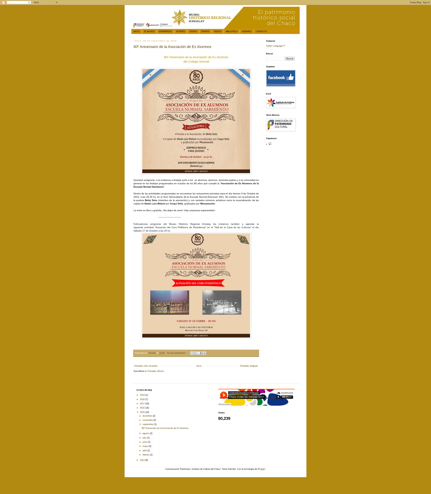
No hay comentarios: (176, 353)
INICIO (137, 31)
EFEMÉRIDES (165, 31)
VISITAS (193, 31)
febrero (146, 454)
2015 (142, 412)
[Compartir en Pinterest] (204, 353)
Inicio (199, 366)
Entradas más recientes (146, 366)
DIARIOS (205, 31)
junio (145, 442)
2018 (142, 399)
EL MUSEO (149, 31)
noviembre (148, 420)
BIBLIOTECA (232, 31)
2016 (142, 408)
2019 (142, 395)
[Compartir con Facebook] (201, 353)
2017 (142, 403)
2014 (142, 460)
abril (145, 450)
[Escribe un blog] (195, 353)
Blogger (261, 469)
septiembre (148, 424)
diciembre (148, 416)
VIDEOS (217, 31)
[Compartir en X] (198, 353)
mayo (146, 446)
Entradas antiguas (249, 366)
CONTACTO (261, 31)
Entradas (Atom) (156, 371)
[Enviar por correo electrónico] (191, 353)
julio (145, 437)
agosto (146, 433)
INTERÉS (180, 31)
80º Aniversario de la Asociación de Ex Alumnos (172, 47)
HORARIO (246, 31)
